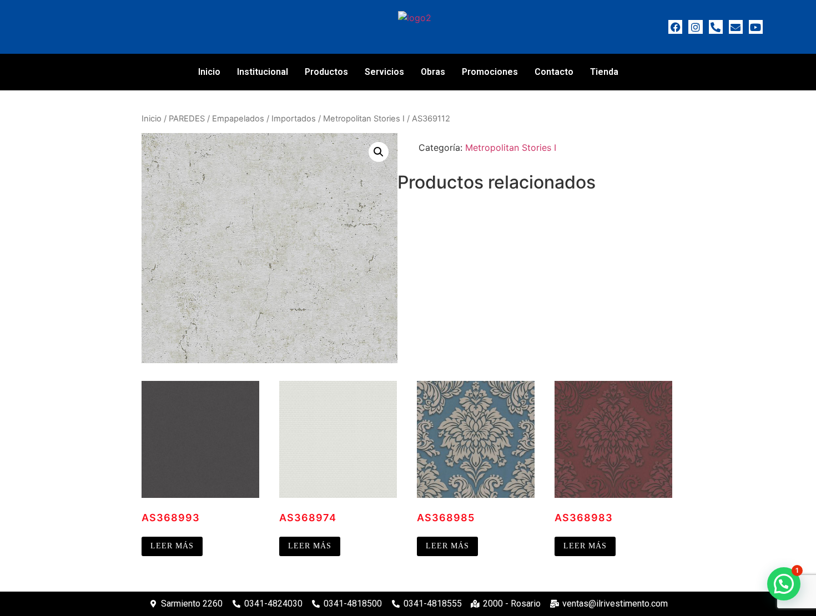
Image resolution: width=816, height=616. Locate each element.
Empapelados (238, 119)
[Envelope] (736, 27)
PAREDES (187, 119)
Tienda (604, 72)
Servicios (384, 72)
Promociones (490, 72)
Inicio (209, 72)
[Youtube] (756, 27)
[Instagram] (695, 27)
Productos (326, 72)
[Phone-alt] (716, 27)
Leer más (172, 546)
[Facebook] (675, 27)
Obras (433, 72)
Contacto (554, 72)
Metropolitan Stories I (364, 119)
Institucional (262, 72)
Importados (293, 119)
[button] (379, 152)
